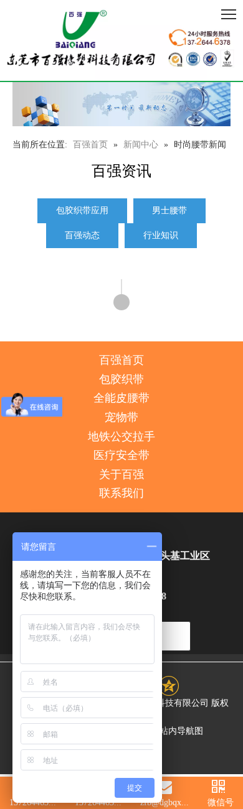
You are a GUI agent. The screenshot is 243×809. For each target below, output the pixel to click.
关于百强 (121, 474)
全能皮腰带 (121, 398)
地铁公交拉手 (121, 436)
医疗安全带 (121, 455)
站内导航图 (181, 731)
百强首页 (121, 360)
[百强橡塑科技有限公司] (121, 40)
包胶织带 (121, 379)
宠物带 (121, 417)
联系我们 (121, 493)
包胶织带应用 (82, 210)
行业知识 (160, 235)
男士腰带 (169, 210)
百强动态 (82, 235)
